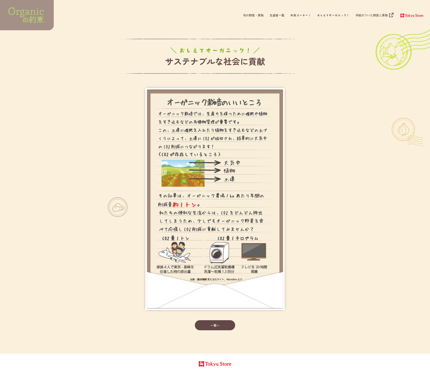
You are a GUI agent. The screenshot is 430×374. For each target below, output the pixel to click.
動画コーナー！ (300, 15)
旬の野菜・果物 (253, 15)
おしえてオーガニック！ (333, 15)
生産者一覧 (277, 15)
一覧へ (215, 325)
